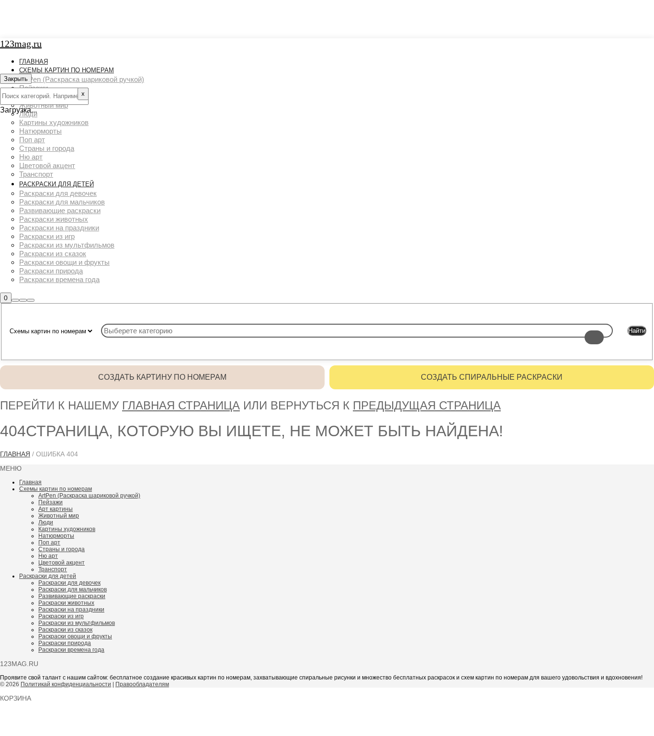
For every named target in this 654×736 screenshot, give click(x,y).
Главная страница (181, 405)
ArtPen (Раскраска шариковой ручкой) (89, 495)
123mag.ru (21, 43)
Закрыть (16, 78)
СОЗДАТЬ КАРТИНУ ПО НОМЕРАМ (162, 377)
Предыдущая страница (427, 405)
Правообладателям (142, 684)
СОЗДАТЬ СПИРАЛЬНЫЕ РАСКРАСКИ (492, 377)
